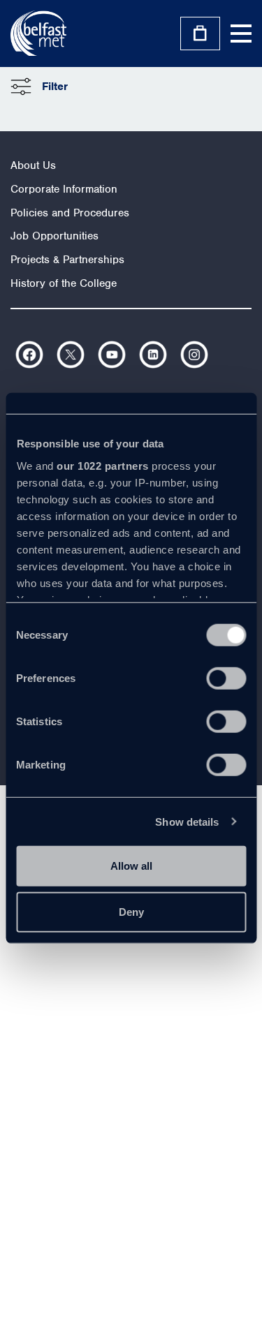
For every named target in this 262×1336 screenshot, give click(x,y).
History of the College (63, 283)
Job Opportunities (54, 236)
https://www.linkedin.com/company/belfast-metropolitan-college (153, 355)
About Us (33, 165)
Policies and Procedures (69, 213)
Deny (131, 911)
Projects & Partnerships (67, 260)
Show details (187, 821)
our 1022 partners (103, 465)
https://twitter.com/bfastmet (71, 355)
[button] (39, 86)
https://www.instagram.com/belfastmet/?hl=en (194, 355)
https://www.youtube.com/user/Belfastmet (112, 355)
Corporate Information (63, 189)
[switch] (226, 678)
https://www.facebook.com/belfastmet (29, 355)
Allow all (131, 866)
